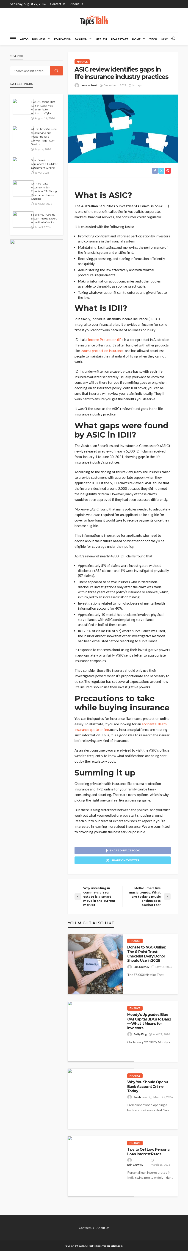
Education (62, 39)
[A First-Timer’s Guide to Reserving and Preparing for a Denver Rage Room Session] (23, 134)
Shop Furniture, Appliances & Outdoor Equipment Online (44, 164)
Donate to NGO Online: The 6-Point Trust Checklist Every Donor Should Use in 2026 (146, 954)
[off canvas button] (13, 39)
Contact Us (57, 4)
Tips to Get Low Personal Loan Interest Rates (148, 1151)
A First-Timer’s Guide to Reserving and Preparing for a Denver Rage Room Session (44, 136)
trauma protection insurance (102, 351)
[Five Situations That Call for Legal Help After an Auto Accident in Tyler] (23, 107)
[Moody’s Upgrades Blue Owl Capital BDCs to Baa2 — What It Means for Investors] (101, 1031)
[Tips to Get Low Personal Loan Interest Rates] (101, 1166)
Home (136, 39)
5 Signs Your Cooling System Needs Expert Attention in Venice (44, 218)
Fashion (81, 39)
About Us (76, 4)
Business (38, 39)
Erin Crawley (141, 967)
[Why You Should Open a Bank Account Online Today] (101, 1099)
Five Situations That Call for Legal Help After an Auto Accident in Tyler (43, 107)
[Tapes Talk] (94, 20)
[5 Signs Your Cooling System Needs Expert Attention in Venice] (23, 219)
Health (101, 39)
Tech (153, 39)
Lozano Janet (89, 85)
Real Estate (119, 39)
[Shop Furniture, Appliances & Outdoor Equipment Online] (23, 165)
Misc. (165, 39)
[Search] (174, 39)
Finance (82, 61)
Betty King (140, 1034)
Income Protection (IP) (105, 339)
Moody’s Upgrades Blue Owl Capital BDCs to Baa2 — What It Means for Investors (149, 1021)
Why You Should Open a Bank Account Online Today (147, 1086)
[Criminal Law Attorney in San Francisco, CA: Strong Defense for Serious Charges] (23, 188)
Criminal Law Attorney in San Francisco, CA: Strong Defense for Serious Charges (44, 191)
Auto (24, 39)
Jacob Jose (140, 1097)
